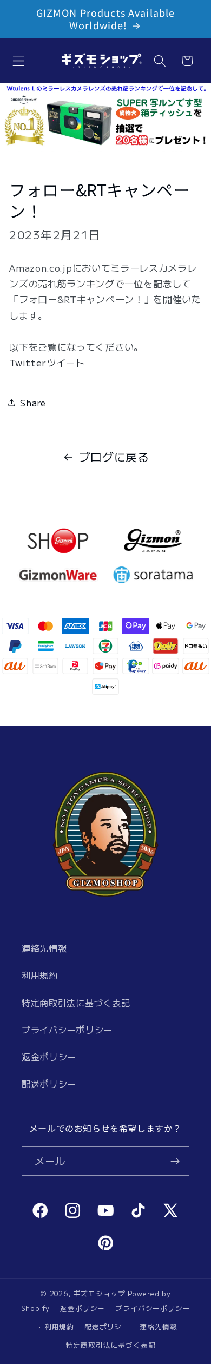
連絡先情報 (44, 947)
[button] (18, 61)
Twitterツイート (47, 362)
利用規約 (40, 974)
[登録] (175, 1161)
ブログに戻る (114, 457)
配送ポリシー (49, 1083)
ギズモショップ (100, 1293)
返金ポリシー (49, 1056)
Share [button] (32, 402)
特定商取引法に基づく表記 (76, 1002)
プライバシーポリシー (67, 1029)
